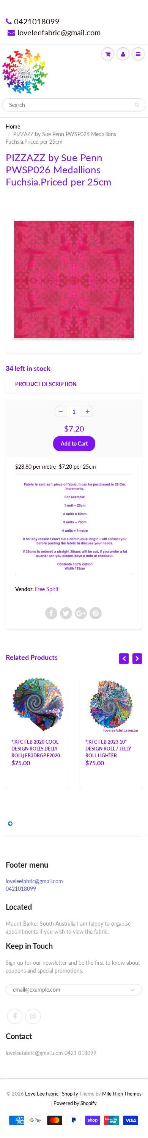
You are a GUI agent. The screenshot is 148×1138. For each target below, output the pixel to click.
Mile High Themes (122, 1094)
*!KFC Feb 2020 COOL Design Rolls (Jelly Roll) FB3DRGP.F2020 (35, 748)
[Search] (136, 105)
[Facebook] (14, 1016)
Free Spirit (46, 589)
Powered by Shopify (75, 1103)
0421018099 (37, 21)
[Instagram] (33, 1016)
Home (13, 126)
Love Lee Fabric (41, 1094)
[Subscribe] (132, 990)
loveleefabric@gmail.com (59, 32)
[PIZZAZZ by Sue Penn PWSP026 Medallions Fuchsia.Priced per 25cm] (74, 280)
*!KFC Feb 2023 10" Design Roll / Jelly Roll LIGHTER (108, 748)
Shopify (70, 1094)
